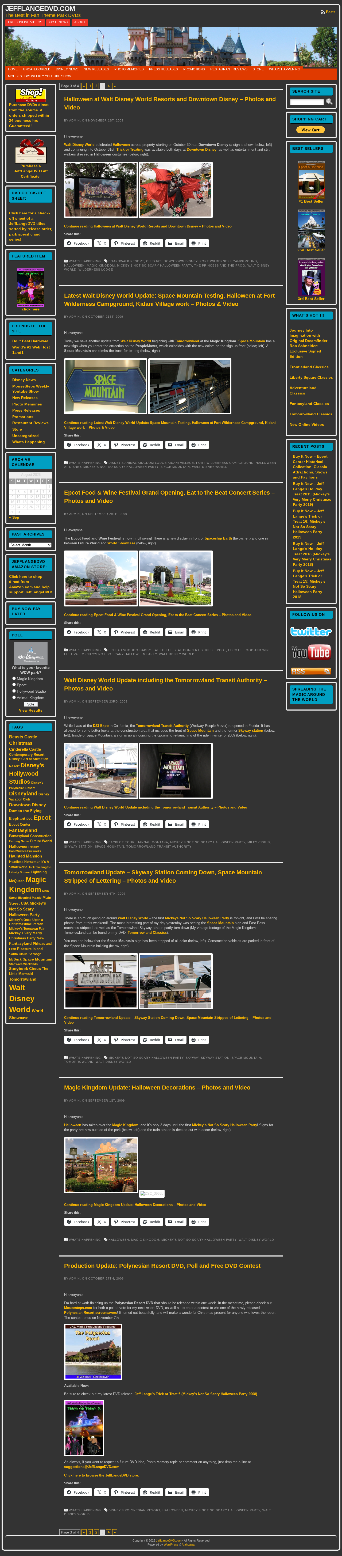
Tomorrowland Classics (147, 933)
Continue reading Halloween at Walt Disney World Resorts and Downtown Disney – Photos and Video (148, 226)
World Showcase (121, 543)
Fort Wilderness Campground (228, 261)
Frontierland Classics (309, 367)
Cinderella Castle (25, 749)
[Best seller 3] (311, 295)
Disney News (67, 69)
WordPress (171, 1544)
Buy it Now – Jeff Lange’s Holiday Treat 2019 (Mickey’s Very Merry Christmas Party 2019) (312, 494)
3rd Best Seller (311, 299)
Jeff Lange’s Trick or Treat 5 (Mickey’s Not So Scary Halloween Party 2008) (196, 1394)
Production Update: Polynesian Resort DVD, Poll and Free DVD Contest (162, 1265)
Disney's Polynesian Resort (134, 1510)
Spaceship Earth (218, 538)
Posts (330, 12)
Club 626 (154, 261)
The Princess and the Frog (219, 265)
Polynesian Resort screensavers (90, 1313)
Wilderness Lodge (96, 269)
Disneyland (23, 793)
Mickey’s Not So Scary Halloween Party (224, 1125)
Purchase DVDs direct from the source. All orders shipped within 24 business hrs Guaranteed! (29, 115)
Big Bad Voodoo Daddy (129, 650)
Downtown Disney (27, 804)
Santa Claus (18, 954)
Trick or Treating (129, 149)
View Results (30, 710)
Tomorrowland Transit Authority (162, 726)
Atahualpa (188, 1544)
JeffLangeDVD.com (40, 9)
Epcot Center (19, 824)
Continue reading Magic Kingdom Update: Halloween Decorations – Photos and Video (135, 1205)
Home (13, 69)
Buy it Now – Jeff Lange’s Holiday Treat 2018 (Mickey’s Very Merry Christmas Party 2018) (312, 554)
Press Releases (163, 69)
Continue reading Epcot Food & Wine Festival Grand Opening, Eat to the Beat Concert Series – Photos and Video (157, 615)
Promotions (194, 69)
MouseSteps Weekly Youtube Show (39, 76)
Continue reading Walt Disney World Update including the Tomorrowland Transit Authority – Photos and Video (155, 807)
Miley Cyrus (258, 842)
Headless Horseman (24, 862)
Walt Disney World (21, 998)
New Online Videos (307, 424)
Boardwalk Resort (126, 261)
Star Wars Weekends (23, 964)
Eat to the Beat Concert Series (183, 650)
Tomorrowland (22, 979)
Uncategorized (36, 69)
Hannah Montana (152, 842)
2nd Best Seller (311, 250)
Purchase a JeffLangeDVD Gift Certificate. (31, 171)
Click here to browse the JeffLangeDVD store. (101, 1475)
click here (31, 309)
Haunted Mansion (25, 856)
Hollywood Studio (31, 691)
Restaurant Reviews (228, 69)
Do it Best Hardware (30, 341)
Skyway (192, 1057)
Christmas (21, 743)
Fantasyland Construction (30, 836)
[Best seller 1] (311, 197)
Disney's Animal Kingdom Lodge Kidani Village (151, 462)
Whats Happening (284, 69)
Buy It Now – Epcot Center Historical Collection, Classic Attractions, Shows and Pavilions (310, 466)
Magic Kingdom (30, 679)
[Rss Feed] (311, 674)
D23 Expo (101, 726)
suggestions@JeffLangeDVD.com (91, 1467)
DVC (29, 818)
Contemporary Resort (26, 755)
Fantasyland (23, 830)
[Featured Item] (30, 305)
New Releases (96, 69)
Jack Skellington (40, 867)
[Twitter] (311, 635)
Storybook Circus (25, 968)
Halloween (19, 846)
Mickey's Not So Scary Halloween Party (27, 909)
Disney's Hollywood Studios (26, 773)
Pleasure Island (30, 949)
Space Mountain (37, 959)
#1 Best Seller (311, 201)
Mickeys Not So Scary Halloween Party (197, 918)
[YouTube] (311, 661)
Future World (41, 841)
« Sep (14, 517)
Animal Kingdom (30, 698)
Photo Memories (129, 69)
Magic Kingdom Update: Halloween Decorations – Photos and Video (157, 1087)
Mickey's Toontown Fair (27, 929)
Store (258, 69)
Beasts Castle (23, 737)
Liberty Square (19, 872)
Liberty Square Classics (311, 377)
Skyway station (250, 730)
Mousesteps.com (78, 1308)
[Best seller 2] (311, 246)
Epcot (21, 685)
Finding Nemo (19, 841)
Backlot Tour (121, 842)
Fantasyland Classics (309, 403)
